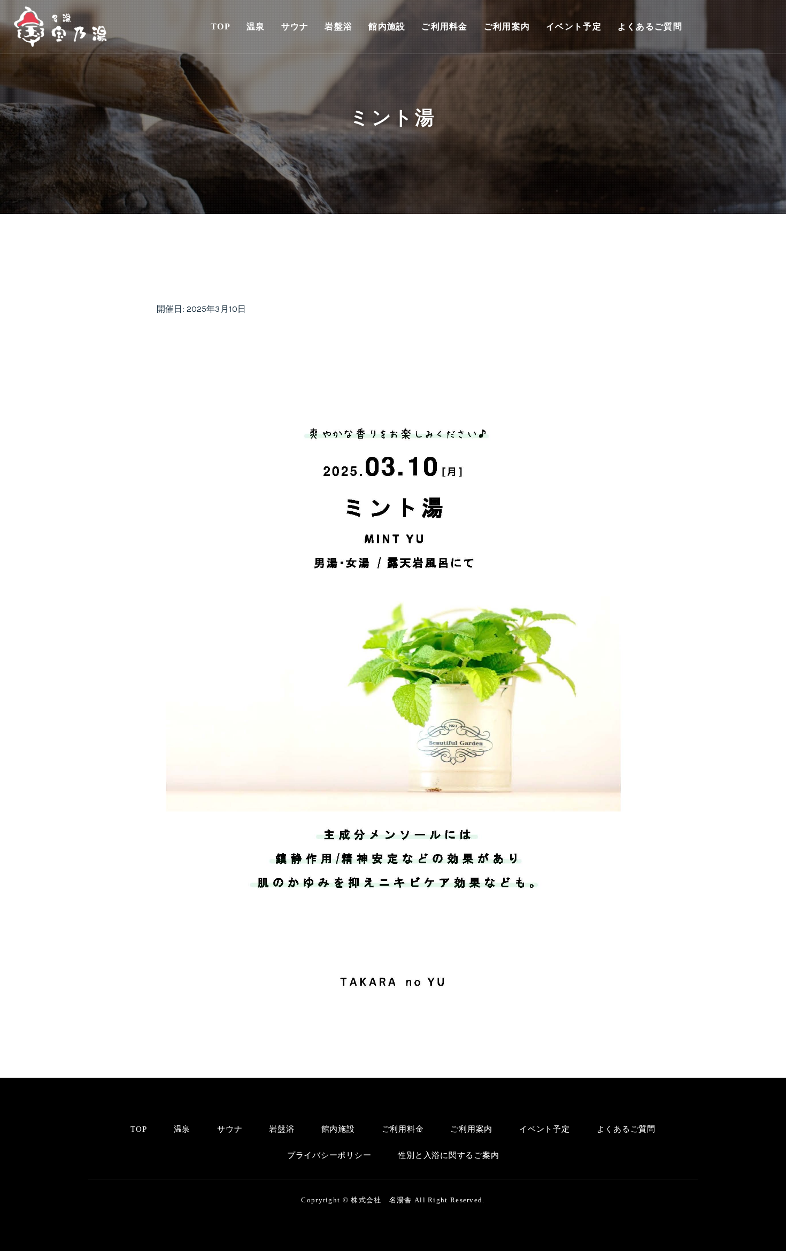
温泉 (255, 26)
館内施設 (386, 26)
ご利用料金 (444, 26)
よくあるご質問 (650, 26)
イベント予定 (574, 26)
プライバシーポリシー (329, 1155)
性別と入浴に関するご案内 (448, 1155)
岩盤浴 (338, 26)
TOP (220, 26)
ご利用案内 (507, 26)
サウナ (295, 26)
